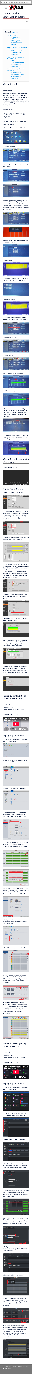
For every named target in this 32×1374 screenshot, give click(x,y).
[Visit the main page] (16, 7)
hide (13, 32)
